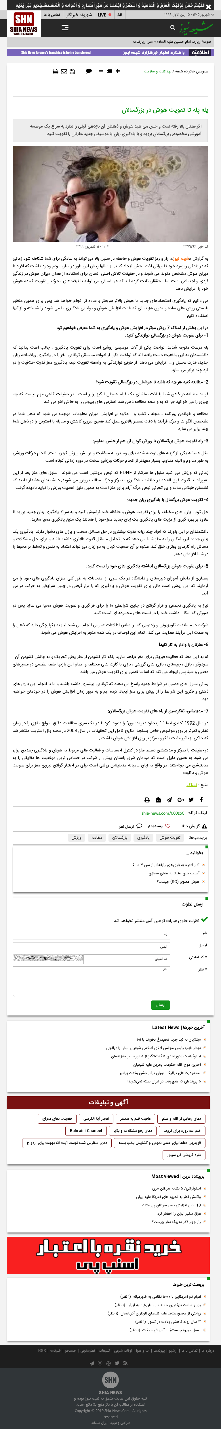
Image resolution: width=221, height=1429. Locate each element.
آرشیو (173, 1351)
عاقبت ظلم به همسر (135, 1119)
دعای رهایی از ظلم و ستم (181, 1119)
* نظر (203, 969)
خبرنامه (55, 1351)
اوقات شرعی (123, 1351)
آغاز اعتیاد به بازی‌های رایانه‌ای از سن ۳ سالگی (164, 865)
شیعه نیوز (181, 258)
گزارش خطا (191, 826)
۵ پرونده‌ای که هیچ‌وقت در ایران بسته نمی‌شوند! (164, 1081)
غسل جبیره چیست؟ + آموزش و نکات (165, 1330)
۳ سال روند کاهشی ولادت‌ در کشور (168, 1322)
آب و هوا (143, 1351)
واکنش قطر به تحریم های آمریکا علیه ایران (168, 1197)
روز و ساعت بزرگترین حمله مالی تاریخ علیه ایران (158, 1305)
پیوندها (159, 1351)
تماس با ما (52, 15)
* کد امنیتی (198, 957)
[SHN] (24, 23)
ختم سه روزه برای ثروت (182, 1131)
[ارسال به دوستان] (64, 71)
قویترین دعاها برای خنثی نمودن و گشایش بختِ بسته (160, 1143)
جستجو (70, 1351)
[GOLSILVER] (108, 1255)
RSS (42, 1351)
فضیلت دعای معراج (57, 1119)
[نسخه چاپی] (55, 71)
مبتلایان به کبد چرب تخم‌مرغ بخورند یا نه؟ (168, 1040)
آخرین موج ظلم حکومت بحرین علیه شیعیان (167, 1065)
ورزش (76, 837)
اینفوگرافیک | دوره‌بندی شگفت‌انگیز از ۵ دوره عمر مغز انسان (156, 1056)
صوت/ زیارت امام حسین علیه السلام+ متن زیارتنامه (172, 42)
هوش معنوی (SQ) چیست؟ (178, 882)
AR (119, 15)
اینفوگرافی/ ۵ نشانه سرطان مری (176, 1188)
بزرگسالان (119, 837)
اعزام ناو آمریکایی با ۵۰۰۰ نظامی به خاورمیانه (160, 1297)
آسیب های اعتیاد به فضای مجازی (174, 873)
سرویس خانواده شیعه (191, 71)
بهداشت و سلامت (157, 71)
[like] (162, 827)
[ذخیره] (72, 71)
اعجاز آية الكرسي (96, 1119)
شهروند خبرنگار (79, 15)
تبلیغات (104, 1351)
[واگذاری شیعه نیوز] (110, 51)
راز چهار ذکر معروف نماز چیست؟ (176, 1222)
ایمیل (203, 945)
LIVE (102, 15)
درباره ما (208, 1351)
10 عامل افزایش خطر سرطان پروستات (171, 1205)
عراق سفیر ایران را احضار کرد (179, 1214)
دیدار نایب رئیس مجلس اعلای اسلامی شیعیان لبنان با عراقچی (153, 1048)
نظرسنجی (87, 1351)
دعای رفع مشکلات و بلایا (133, 1131)
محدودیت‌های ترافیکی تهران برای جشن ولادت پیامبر (160, 1073)
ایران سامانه (99, 1423)
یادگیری (143, 837)
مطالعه (97, 837)
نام (205, 933)
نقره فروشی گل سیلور (184, 1155)
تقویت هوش (170, 837)
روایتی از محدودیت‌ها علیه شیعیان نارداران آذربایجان (154, 1313)
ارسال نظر (127, 826)
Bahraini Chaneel (86, 1131)
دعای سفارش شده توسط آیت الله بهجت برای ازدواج (67, 1143)
